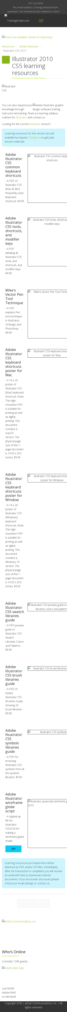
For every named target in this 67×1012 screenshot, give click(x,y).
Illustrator (21, 117)
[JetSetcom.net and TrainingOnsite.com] (33, 924)
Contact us (35, 137)
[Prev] (25, 903)
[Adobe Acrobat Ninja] (33, 39)
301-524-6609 (35, 3)
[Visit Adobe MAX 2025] (33, 975)
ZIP (13, 849)
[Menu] (41, 20)
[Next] (41, 903)
